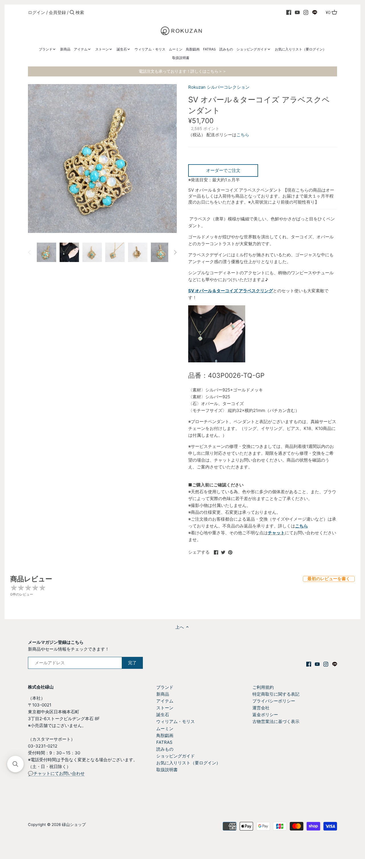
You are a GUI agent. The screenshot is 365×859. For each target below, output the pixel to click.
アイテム (164, 701)
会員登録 (57, 12)
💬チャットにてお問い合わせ (56, 773)
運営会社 (260, 707)
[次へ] (175, 252)
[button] (15, 764)
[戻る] (29, 252)
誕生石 (162, 714)
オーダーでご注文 (223, 170)
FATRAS (164, 742)
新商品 (162, 694)
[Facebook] (288, 12)
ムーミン (164, 728)
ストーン (164, 707)
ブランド (164, 687)
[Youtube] (297, 12)
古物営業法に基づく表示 (275, 721)
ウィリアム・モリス (175, 721)
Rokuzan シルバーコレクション (219, 87)
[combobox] (100, 12)
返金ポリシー (265, 714)
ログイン (36, 12)
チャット (276, 532)
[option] (46, 252)
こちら (242, 134)
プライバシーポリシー (273, 701)
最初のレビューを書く (328, 578)
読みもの (164, 749)
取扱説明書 (167, 769)
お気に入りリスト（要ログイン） (188, 762)
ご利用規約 (263, 687)
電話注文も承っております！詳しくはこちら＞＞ (182, 71)
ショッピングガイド (175, 756)
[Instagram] (305, 12)
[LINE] (314, 12)
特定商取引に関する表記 (275, 694)
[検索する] (72, 13)
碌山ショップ (74, 824)
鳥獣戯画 (164, 735)
